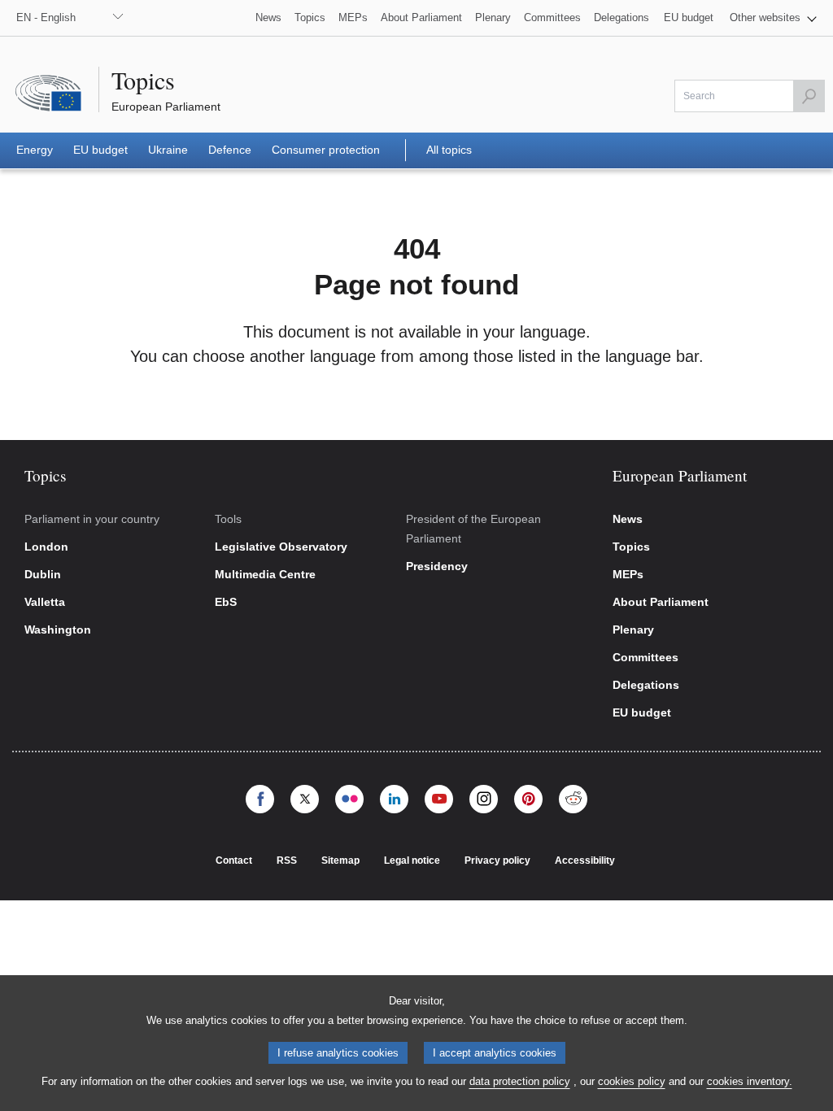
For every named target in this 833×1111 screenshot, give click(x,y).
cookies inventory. (749, 1081)
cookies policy (631, 1081)
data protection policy (519, 1081)
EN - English (46, 17)
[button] (773, 18)
